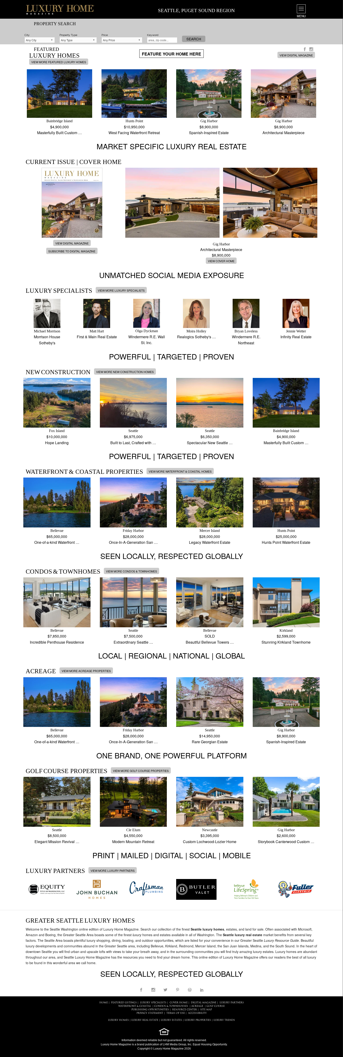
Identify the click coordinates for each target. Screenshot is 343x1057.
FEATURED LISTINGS (124, 1002)
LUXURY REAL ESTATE (144, 1020)
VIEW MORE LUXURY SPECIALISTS (121, 290)
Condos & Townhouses (171, 1006)
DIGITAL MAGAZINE (203, 1002)
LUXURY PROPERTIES (198, 1020)
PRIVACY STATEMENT (149, 1013)
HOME (103, 1002)
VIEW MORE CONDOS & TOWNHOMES (131, 571)
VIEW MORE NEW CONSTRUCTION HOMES (125, 372)
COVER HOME (179, 1002)
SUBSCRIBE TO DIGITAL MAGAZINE (71, 251)
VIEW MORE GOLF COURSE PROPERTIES (141, 771)
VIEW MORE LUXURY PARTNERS (113, 870)
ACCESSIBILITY (197, 1013)
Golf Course (215, 1006)
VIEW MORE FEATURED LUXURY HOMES (58, 62)
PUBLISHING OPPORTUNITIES (150, 1009)
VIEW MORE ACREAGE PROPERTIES (86, 671)
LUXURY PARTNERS (232, 1002)
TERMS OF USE (175, 1013)
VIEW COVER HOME (221, 261)
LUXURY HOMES (118, 1020)
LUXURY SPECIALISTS (153, 1002)
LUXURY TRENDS (224, 1020)
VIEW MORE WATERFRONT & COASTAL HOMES (180, 471)
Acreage (197, 1006)
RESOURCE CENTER (184, 1009)
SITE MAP (206, 1009)
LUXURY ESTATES (171, 1020)
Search (193, 38)
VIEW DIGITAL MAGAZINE (296, 55)
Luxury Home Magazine (116, 1044)
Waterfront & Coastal (134, 1006)
